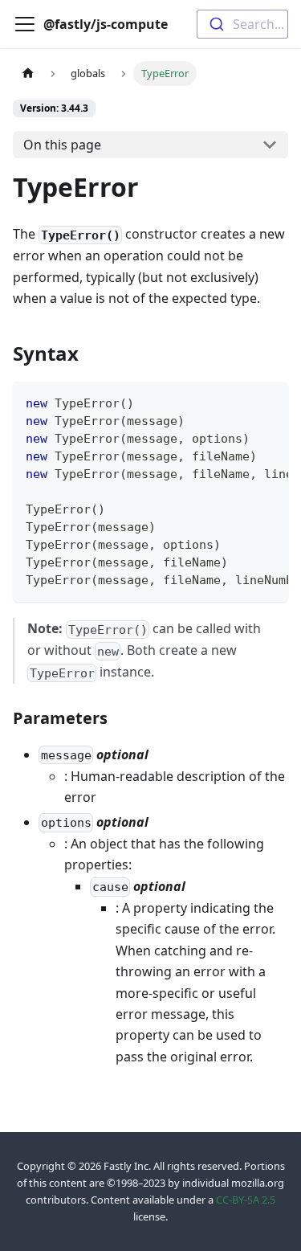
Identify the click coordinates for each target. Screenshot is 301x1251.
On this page (62, 144)
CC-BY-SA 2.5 (245, 1199)
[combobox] (242, 24)
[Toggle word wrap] (239, 401)
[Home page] (28, 73)
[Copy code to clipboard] (268, 401)
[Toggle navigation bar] (25, 24)
